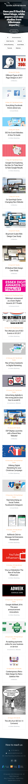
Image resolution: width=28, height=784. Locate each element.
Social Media (20, 44)
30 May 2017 (9, 102)
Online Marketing (8, 44)
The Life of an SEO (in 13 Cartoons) (14, 722)
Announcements (16, 37)
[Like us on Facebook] (11, 760)
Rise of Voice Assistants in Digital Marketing (14, 364)
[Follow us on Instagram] (15, 760)
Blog (5, 778)
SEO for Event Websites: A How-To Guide (14, 133)
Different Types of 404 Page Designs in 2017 (14, 76)
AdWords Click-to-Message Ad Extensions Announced (14, 537)
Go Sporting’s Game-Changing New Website (14, 200)
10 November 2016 (11, 495)
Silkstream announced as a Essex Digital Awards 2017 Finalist (14, 300)
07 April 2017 (12, 265)
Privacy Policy (11, 778)
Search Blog (14, 31)
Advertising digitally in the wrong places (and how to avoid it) (14, 397)
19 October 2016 (11, 529)
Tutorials (9, 48)
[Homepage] (14, 4)
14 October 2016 (11, 565)
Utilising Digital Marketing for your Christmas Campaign (14, 468)
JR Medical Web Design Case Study (14, 269)
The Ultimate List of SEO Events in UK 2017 (14, 331)
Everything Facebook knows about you (14, 106)
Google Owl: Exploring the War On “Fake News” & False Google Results (14, 165)
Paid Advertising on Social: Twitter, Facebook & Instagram (14, 502)
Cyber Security (10, 41)
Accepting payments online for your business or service (14, 644)
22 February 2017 (11, 358)
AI (7, 37)
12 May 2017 (12, 196)
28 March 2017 (9, 295)
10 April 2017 (12, 231)
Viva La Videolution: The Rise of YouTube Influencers (14, 572)
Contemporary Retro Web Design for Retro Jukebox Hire (14, 674)
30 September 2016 (10, 599)
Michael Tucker (18, 102)
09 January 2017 (10, 390)
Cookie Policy (19, 778)
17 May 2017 (9, 160)
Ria (19, 72)
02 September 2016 (12, 668)
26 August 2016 (12, 718)
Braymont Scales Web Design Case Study (14, 235)
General (20, 41)
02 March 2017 (9, 328)
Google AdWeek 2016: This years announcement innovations (14, 608)
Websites (18, 48)
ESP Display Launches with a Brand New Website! (14, 433)
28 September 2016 (10, 637)
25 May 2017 (12, 129)
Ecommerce (12, 403)
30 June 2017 (12, 72)
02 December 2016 (11, 460)
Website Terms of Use (14, 780)
